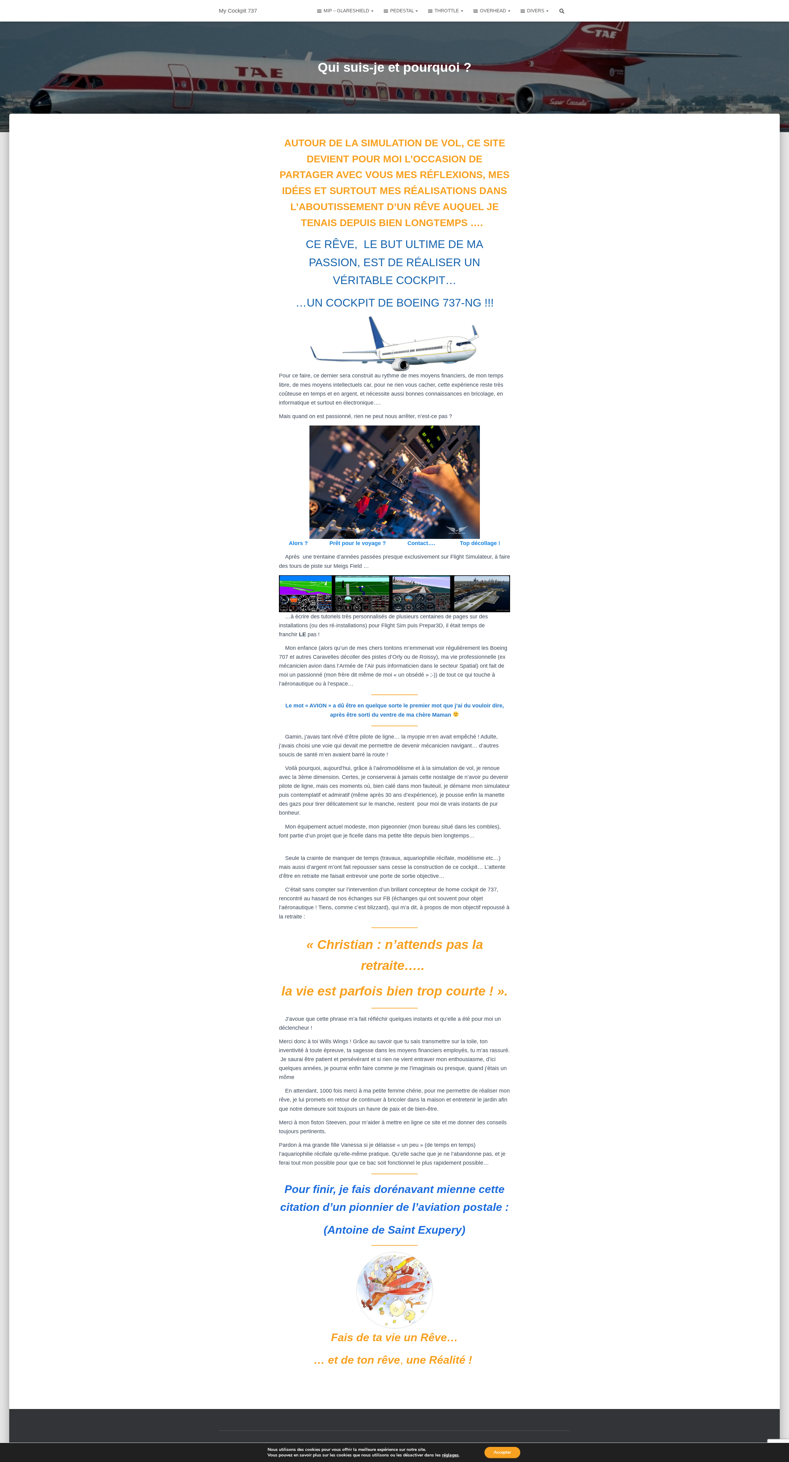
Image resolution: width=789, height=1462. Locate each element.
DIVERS (536, 10)
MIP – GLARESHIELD (347, 10)
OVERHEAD (493, 10)
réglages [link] (450, 1455)
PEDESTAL (402, 10)
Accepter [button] (502, 1452)
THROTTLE (447, 10)
